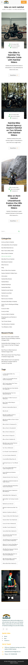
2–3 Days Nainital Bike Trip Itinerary (9, 374)
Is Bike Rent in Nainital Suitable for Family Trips (10, 481)
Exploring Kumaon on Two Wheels (10, 463)
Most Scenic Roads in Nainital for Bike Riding (10, 491)
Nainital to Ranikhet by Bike (9, 512)
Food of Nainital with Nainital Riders (9, 473)
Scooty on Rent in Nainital (7, 314)
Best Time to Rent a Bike (7, 250)
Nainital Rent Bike (5, 287)
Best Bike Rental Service (7, 247)
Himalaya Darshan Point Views (10, 477)
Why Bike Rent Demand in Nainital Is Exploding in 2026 (10, 549)
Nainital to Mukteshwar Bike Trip (10, 508)
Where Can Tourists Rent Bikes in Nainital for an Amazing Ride (10, 545)
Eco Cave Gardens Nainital (9, 455)
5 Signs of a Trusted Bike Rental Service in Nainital (10, 379)
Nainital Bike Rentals (6, 279)
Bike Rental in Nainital (6, 262)
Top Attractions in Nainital (8, 324)
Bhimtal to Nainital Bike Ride (10, 407)
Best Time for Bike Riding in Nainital (9, 403)
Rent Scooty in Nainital (7, 298)
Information (4, 276)
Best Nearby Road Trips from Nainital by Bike (9, 393)
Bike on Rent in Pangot (8, 435)
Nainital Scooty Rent (6, 293)
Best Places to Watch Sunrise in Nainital (10, 398)
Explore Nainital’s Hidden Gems (9, 273)
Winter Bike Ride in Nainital (9, 563)
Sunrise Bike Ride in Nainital (9, 531)
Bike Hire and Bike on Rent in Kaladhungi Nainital (9, 415)
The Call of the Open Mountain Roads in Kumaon (10, 535)
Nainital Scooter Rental (7, 290)
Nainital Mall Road (6, 284)
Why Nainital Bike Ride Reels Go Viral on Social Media (10, 554)
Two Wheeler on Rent (6, 327)
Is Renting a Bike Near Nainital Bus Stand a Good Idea (10, 486)
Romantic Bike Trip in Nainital (10, 519)
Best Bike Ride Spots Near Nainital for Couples (10, 389)
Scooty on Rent (5, 311)
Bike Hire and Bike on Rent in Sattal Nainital (10, 420)
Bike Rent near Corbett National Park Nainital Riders (10, 443)
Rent (24, 2)
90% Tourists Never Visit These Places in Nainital (10, 384)
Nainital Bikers (5, 281)
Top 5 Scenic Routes (6, 321)
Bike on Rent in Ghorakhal (9, 428)
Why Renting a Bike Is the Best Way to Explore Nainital (10, 559)
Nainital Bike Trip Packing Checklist (10, 499)
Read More (13, 75)
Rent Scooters (4, 295)
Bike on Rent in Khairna (9, 431)
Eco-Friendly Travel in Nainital (10, 451)
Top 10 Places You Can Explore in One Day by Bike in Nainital (10, 540)
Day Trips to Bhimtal (8, 447)
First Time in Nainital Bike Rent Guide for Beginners (9, 468)
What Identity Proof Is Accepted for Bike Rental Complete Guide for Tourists (10, 361)
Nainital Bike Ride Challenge (10, 495)
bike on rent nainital (15, 46)
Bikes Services (5, 264)
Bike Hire (5, 411)
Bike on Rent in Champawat (9, 424)
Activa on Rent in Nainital (7, 242)
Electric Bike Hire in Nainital (8, 270)
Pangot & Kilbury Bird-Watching (10, 516)
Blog (2, 267)
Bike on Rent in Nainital (7, 253)
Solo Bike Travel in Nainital (9, 527)
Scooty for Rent (5, 308)
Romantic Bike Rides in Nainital (9, 301)
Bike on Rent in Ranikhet (9, 439)
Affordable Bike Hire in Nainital (9, 245)
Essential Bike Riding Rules (9, 459)
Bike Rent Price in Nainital (7, 259)
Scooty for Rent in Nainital (9, 523)
